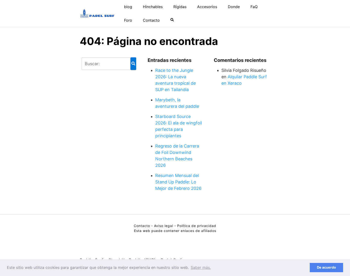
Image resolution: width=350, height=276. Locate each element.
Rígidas (179, 6)
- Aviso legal (162, 226)
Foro (128, 20)
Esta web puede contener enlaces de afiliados (175, 231)
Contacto (151, 20)
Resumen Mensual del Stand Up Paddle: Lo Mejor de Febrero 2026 (178, 182)
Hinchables (153, 6)
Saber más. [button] (201, 267)
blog (128, 6)
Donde (234, 6)
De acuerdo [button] (326, 267)
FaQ (254, 6)
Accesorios (207, 6)
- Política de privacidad (195, 226)
